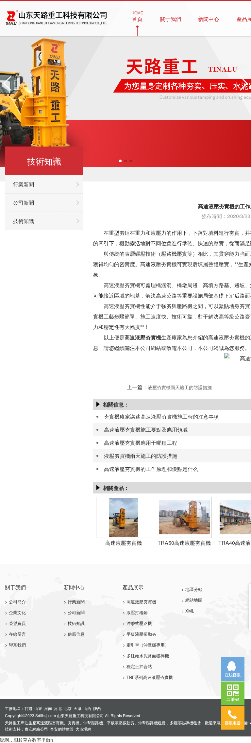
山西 (87, 708)
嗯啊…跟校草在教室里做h (26, 739)
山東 (38, 708)
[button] (120, 161)
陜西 (97, 708)
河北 (58, 708)
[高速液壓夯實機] (123, 516)
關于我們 (170, 16)
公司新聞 (23, 202)
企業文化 (17, 612)
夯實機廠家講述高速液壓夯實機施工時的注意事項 (161, 416)
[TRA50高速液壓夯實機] (184, 516)
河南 (48, 708)
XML (189, 611)
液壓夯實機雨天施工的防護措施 (180, 387)
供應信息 (76, 634)
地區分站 (193, 589)
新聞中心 (208, 16)
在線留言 (17, 634)
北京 (68, 708)
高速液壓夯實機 (143, 337)
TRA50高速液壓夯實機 (184, 542)
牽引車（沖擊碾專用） (147, 645)
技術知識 (23, 221)
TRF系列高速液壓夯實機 (149, 677)
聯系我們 (17, 645)
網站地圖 (193, 600)
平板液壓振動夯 (141, 634)
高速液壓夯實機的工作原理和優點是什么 (151, 469)
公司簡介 (17, 601)
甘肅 (28, 708)
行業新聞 (23, 184)
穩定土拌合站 (139, 666)
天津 (77, 708)
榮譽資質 (17, 623)
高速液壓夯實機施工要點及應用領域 (146, 429)
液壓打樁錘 (137, 612)
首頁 (137, 16)
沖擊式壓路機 (139, 623)
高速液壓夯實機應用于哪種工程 (140, 442)
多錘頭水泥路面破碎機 (147, 655)
